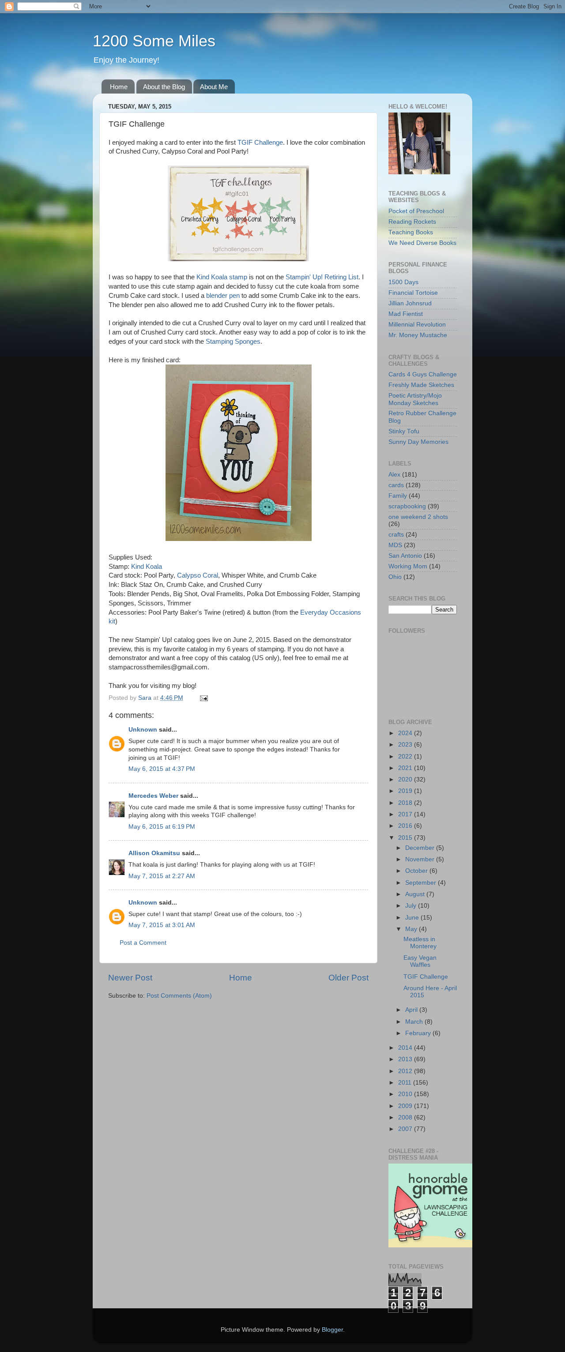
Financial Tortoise (413, 292)
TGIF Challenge (260, 142)
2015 (406, 837)
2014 (406, 1047)
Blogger (332, 1329)
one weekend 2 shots (418, 517)
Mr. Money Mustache (417, 335)
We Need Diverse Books (422, 243)
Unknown (142, 729)
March (415, 1021)
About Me (214, 86)
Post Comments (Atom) (179, 995)
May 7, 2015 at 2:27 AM (161, 876)
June (413, 917)
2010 (406, 1094)
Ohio (395, 577)
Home (119, 86)
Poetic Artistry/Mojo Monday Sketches (415, 399)
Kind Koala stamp (221, 277)
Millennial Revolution (417, 324)
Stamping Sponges (233, 341)
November (420, 859)
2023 (406, 744)
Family (397, 495)
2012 (406, 1071)
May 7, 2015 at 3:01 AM (161, 925)
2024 (406, 733)
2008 (406, 1117)
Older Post (348, 977)
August (415, 894)
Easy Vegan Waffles (420, 961)
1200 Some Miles (154, 41)
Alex (394, 474)
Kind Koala (146, 566)
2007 (406, 1129)
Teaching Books (410, 232)
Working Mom (407, 566)
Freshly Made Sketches (421, 385)
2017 (406, 814)
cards (396, 485)
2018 (406, 803)
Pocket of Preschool (416, 211)
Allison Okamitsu (154, 853)
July (411, 905)
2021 (406, 768)
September (421, 882)
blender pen (223, 295)
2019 (406, 791)
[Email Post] (203, 698)
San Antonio (405, 555)
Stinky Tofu (403, 431)
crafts (396, 534)
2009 (406, 1106)
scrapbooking (407, 506)
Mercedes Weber (153, 795)
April (412, 1009)
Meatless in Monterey (420, 943)
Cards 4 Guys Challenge (422, 374)
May (412, 929)
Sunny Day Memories (418, 442)
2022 (406, 756)
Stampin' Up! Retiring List (322, 277)
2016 (406, 825)
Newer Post (130, 977)
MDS (395, 545)
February (419, 1033)
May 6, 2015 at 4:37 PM (161, 769)
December (420, 848)
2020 (406, 779)
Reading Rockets (412, 221)
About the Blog (164, 86)
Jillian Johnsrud (410, 303)
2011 (405, 1082)
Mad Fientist (405, 314)
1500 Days (403, 282)
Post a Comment (143, 942)
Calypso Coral (197, 575)
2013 (406, 1059)
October (417, 871)
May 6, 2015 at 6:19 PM (161, 826)
